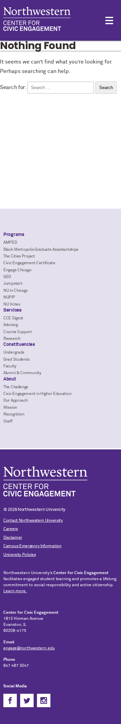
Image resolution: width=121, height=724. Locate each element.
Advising (10, 325)
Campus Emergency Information (32, 546)
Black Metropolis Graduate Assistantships (40, 250)
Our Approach (15, 401)
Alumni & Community (22, 373)
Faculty (9, 366)
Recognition (14, 414)
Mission (10, 408)
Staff (7, 421)
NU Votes (11, 305)
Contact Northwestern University (33, 521)
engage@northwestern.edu (29, 648)
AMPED (10, 243)
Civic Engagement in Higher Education (37, 394)
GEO (7, 277)
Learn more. (15, 591)
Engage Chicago (17, 270)
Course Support (17, 332)
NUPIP (9, 297)
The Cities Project (19, 256)
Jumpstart (12, 284)
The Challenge (15, 387)
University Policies (19, 555)
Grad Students (16, 360)
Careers (10, 529)
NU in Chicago (15, 291)
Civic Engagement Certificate (29, 263)
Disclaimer (12, 538)
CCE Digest (13, 318)
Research (12, 339)
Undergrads (13, 353)
